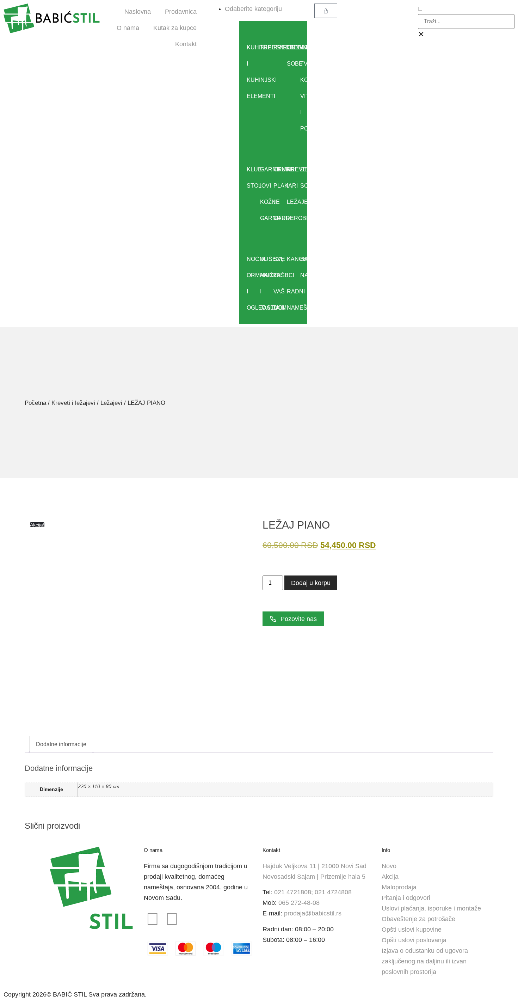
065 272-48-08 (299, 902)
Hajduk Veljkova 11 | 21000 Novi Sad (314, 866)
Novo (389, 866)
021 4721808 (292, 892)
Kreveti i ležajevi (73, 403)
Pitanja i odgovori (406, 897)
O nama (128, 27)
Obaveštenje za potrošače (418, 918)
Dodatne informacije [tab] (61, 744)
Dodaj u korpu (311, 582)
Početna (35, 403)
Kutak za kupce (175, 27)
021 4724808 (333, 892)
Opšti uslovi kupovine (412, 929)
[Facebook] (152, 919)
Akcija (390, 876)
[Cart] (325, 11)
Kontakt (186, 44)
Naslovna (137, 11)
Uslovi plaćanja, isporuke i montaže (431, 908)
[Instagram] (172, 919)
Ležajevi (111, 403)
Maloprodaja (399, 887)
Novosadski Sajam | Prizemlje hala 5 (314, 876)
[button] (466, 9)
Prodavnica (181, 11)
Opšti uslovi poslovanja (414, 940)
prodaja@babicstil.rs (312, 913)
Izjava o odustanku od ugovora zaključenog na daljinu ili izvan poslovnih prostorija (425, 961)
